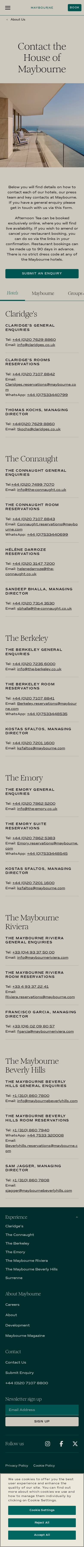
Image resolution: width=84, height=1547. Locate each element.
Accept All (42, 1535)
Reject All (42, 1522)
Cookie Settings (42, 1510)
